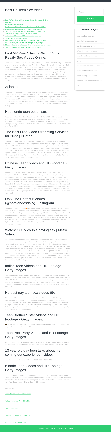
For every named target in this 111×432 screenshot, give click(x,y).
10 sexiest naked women (87, 51)
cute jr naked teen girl (85, 36)
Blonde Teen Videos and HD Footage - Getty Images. (23, 47)
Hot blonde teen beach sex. (14, 24)
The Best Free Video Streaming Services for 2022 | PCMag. (25, 27)
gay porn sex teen (84, 61)
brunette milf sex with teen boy (89, 56)
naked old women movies (87, 41)
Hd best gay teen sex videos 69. (16, 38)
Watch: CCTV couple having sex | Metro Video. (21, 33)
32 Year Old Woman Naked (15, 422)
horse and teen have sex (87, 71)
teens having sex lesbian (87, 76)
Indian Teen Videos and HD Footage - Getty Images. (23, 36)
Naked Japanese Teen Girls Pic (17, 401)
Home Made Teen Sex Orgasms (17, 415)
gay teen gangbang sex (86, 46)
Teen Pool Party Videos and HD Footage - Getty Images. (24, 43)
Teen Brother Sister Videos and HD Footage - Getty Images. (25, 40)
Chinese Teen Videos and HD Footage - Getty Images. (23, 29)
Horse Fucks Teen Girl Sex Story (18, 394)
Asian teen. (9, 22)
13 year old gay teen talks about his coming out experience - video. (28, 45)
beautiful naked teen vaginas (88, 66)
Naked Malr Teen (11, 408)
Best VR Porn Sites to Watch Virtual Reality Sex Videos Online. (26, 20)
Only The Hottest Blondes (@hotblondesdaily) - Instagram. (25, 31)
